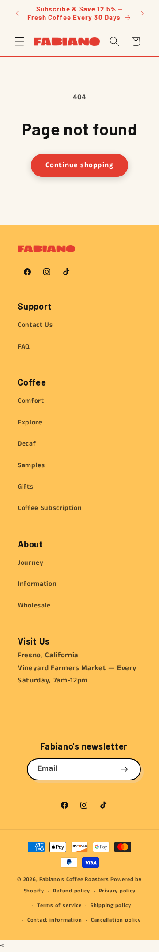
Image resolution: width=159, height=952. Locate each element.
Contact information (54, 920)
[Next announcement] (142, 13)
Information (37, 584)
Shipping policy (111, 905)
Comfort (31, 401)
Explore (30, 422)
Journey (31, 563)
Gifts (25, 487)
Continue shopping (79, 165)
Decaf (27, 444)
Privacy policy (117, 891)
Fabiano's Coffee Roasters (74, 879)
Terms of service (59, 905)
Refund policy (71, 891)
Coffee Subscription (50, 508)
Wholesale (34, 606)
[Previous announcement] (17, 13)
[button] (19, 41)
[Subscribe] (124, 769)
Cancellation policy (116, 920)
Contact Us (35, 325)
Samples (31, 465)
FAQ (24, 347)
